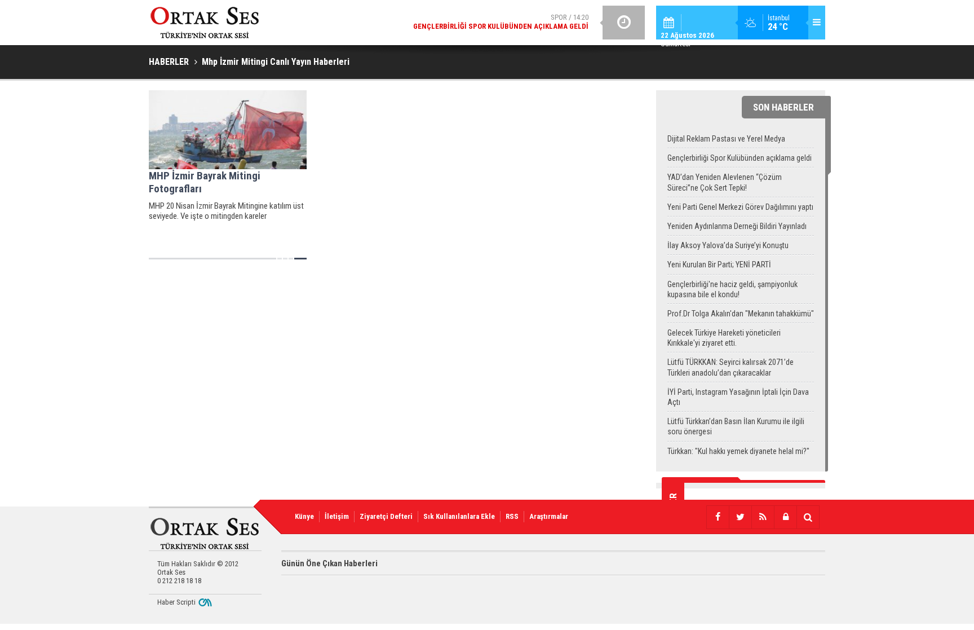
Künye (304, 516)
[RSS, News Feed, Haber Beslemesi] (762, 517)
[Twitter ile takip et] (740, 517)
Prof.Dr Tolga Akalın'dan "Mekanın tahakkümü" (740, 313)
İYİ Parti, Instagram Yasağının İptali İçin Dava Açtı (738, 397)
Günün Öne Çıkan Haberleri (329, 563)
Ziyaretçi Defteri (386, 516)
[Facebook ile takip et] (717, 517)
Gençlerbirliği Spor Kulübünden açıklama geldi (739, 157)
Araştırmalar (548, 516)
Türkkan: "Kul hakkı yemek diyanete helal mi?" (738, 451)
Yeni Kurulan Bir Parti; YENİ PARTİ (719, 264)
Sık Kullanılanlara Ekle (459, 516)
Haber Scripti (176, 602)
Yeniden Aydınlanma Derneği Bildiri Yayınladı (737, 226)
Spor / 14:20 (500, 21)
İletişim (337, 516)
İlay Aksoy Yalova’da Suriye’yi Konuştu (728, 245)
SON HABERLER (783, 107)
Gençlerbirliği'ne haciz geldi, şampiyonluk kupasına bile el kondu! (732, 289)
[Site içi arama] (807, 517)
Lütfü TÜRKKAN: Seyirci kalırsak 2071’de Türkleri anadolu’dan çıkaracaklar (730, 367)
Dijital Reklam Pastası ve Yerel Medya (726, 138)
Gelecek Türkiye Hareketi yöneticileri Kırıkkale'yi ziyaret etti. (724, 337)
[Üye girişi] (785, 517)
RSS (512, 516)
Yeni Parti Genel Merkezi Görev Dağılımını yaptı (740, 207)
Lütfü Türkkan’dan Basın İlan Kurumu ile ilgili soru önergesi (735, 426)
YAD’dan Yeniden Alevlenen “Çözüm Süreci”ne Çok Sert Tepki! (724, 182)
